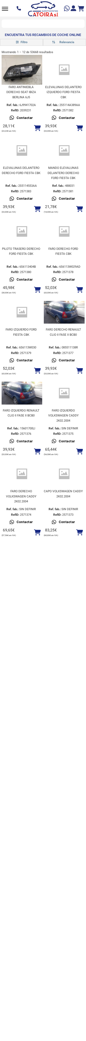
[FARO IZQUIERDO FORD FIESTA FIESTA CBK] (22, 312)
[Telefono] (19, 9)
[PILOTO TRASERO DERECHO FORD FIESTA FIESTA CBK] (22, 231)
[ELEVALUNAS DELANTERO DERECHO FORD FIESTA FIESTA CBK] (22, 150)
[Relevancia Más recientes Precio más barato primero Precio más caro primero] (64, 42)
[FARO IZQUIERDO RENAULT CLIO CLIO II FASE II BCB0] (22, 393)
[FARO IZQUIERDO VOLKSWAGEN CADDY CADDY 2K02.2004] (64, 393)
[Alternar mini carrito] (81, 9)
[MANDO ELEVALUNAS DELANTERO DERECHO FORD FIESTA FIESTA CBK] (64, 150)
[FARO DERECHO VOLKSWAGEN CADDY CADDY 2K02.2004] (22, 474)
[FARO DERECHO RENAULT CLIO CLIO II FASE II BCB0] (64, 312)
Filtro (23, 42)
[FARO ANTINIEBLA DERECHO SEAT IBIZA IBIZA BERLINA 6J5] (22, 69)
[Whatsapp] (67, 9)
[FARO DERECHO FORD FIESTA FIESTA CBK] (64, 231)
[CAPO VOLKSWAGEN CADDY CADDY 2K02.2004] (64, 474)
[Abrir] (5, 9)
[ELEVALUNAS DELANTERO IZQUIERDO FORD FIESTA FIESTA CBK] (64, 70)
